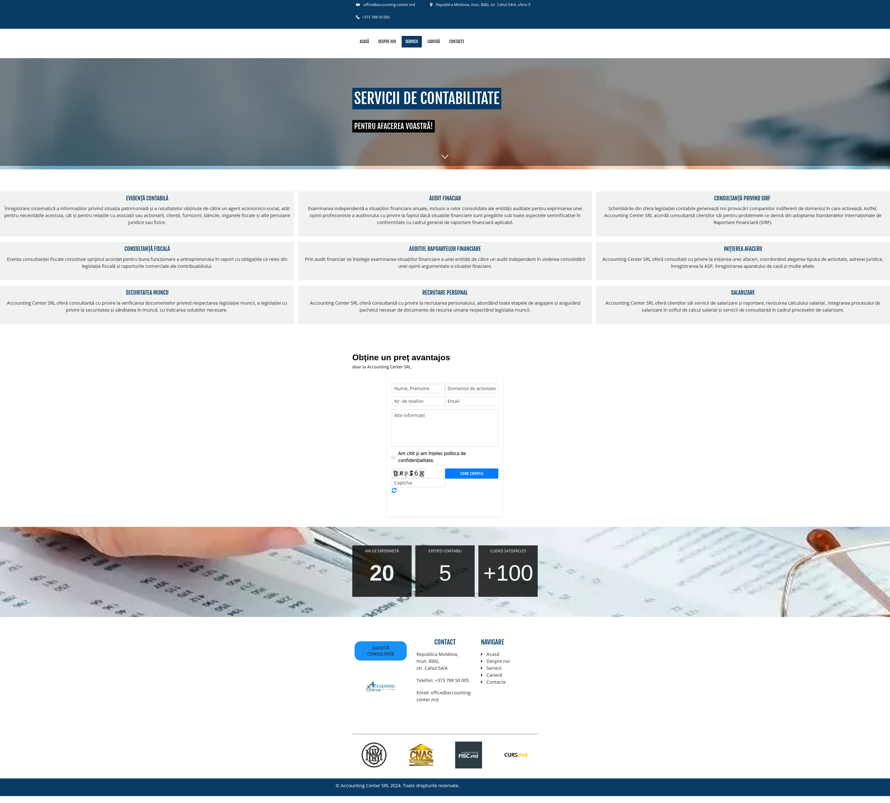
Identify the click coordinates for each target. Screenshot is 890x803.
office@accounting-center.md (389, 4)
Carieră (433, 41)
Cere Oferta (471, 473)
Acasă (364, 41)
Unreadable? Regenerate (394, 490)
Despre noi (387, 41)
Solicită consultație (380, 651)
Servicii (411, 41)
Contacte (456, 41)
